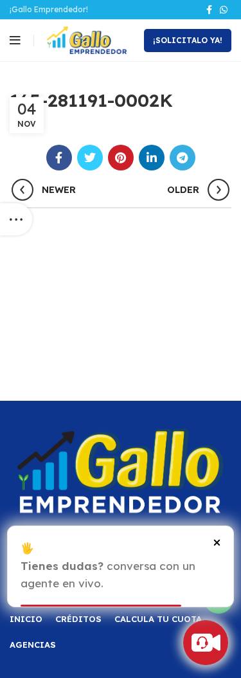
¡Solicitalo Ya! (187, 40)
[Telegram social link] (182, 157)
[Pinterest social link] (121, 157)
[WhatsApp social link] (223, 9)
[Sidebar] (16, 219)
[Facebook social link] (209, 9)
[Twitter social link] (90, 157)
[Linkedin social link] (152, 157)
